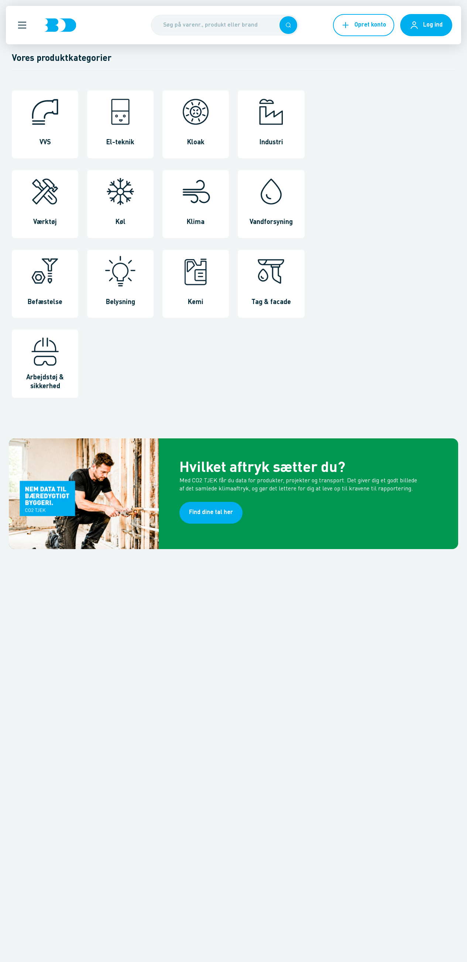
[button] (22, 25)
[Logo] (60, 25)
